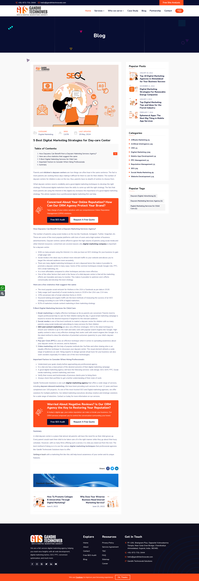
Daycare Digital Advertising (143, 196)
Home (88, 10)
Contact (168, 10)
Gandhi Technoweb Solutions (139, 561)
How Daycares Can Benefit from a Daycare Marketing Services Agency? (68, 153)
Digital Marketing (140, 152)
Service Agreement (110, 547)
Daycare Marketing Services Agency (147, 201)
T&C (104, 551)
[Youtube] (56, 564)
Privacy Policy (108, 543)
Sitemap (105, 559)
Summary (43, 164)
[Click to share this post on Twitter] (112, 468)
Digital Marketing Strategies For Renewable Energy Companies (152, 92)
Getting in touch (39, 454)
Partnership (155, 10)
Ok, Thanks (123, 577)
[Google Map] (42, 564)
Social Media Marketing (142, 172)
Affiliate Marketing (140, 140)
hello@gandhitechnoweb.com (53, 2)
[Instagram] (37, 564)
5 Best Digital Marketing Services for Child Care (58, 159)
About (85, 547)
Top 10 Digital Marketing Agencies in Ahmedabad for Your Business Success (152, 79)
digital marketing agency (77, 383)
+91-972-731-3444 (27, 2)
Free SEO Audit (58, 219)
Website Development (142, 176)
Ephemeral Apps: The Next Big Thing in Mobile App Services (152, 118)
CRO (134, 148)
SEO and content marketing (50, 327)
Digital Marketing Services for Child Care (145, 207)
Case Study (132, 10)
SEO (134, 168)
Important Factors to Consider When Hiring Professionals (62, 162)
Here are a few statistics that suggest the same (58, 156)
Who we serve (115, 10)
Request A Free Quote (84, 219)
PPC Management (140, 160)
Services (98, 10)
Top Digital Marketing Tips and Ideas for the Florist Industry (150, 105)
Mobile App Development (143, 156)
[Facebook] (32, 564)
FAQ (104, 555)
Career (105, 563)
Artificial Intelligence (142, 144)
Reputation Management (143, 164)
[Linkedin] (51, 564)
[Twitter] (46, 564)
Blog (144, 10)
